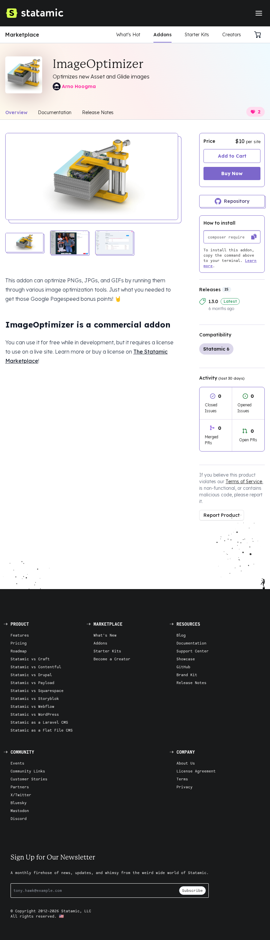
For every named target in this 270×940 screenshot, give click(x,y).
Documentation (54, 112)
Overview (16, 112)
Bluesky (19, 802)
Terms (182, 778)
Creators (231, 35)
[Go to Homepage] (34, 13)
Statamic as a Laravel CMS (39, 722)
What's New (105, 635)
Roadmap (19, 650)
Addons (162, 35)
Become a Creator (112, 658)
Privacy (184, 786)
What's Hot (128, 35)
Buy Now (232, 173)
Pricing (19, 643)
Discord (19, 818)
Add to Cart (232, 156)
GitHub (183, 666)
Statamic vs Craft (30, 658)
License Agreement (196, 770)
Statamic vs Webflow (32, 706)
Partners (20, 786)
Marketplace (22, 34)
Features (20, 635)
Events (17, 763)
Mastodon (20, 810)
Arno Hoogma (79, 86)
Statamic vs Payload (32, 682)
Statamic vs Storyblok (35, 698)
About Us (185, 763)
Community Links (28, 770)
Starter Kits (197, 35)
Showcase (185, 658)
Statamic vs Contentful (36, 666)
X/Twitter (21, 794)
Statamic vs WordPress (35, 714)
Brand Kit (186, 674)
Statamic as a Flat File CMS (42, 730)
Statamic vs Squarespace (37, 690)
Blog (181, 635)
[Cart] (259, 34)
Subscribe (192, 890)
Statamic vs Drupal (31, 674)
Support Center (192, 650)
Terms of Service (244, 482)
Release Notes (98, 112)
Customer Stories (29, 778)
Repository (236, 201)
